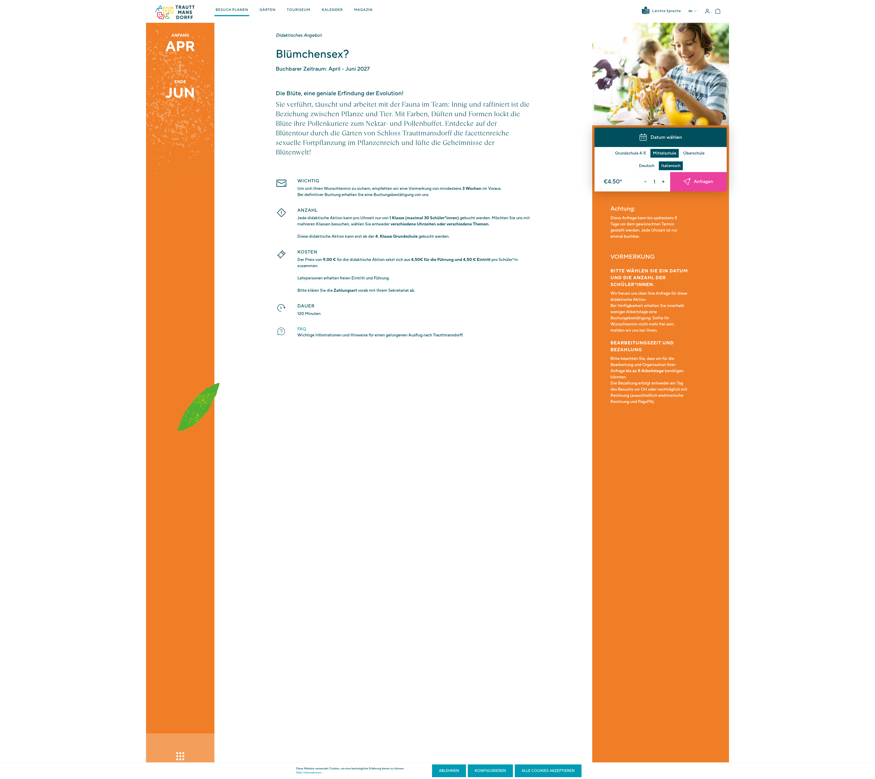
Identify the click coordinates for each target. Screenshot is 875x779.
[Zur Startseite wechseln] (175, 12)
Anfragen (703, 182)
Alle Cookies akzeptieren (548, 771)
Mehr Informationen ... (310, 772)
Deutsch (646, 165)
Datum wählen (666, 137)
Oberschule (694, 153)
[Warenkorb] (718, 11)
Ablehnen (449, 771)
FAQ (301, 329)
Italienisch (670, 165)
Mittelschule (664, 153)
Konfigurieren (490, 771)
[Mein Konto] (707, 11)
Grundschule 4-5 (630, 153)
